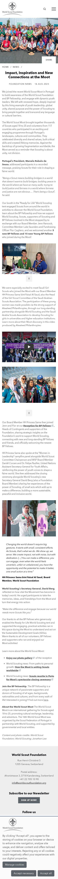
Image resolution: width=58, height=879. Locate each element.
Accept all (46, 873)
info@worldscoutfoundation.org (29, 782)
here (46, 700)
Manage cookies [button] (14, 864)
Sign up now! (29, 800)
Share (49, 60)
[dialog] (29, 847)
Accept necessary (24, 873)
